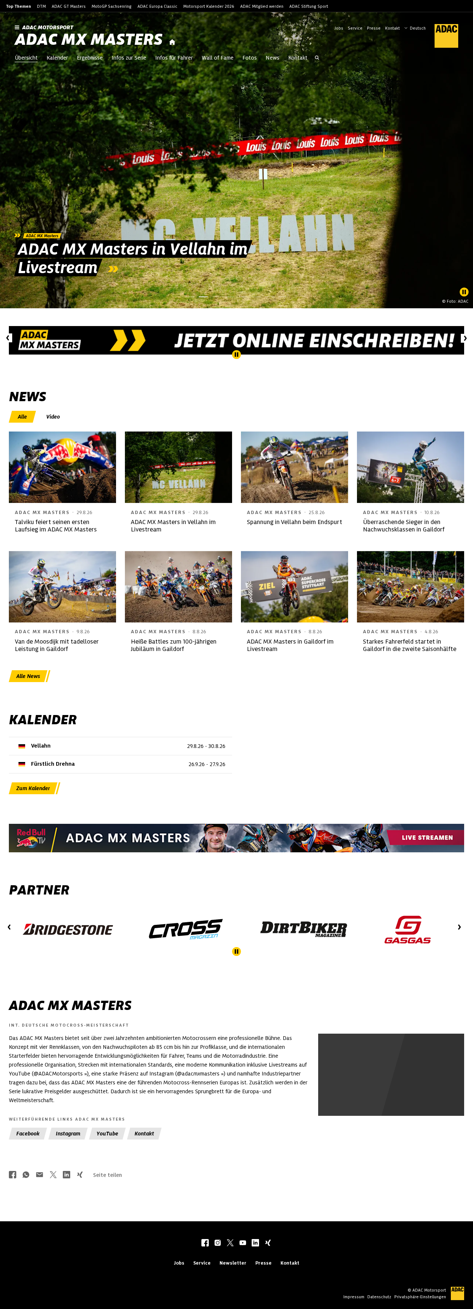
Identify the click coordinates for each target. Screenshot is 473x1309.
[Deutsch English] (415, 27)
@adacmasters (198, 1073)
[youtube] (242, 1243)
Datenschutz (379, 1296)
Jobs (338, 28)
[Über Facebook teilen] (12, 1175)
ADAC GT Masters (69, 6)
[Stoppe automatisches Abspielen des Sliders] (464, 292)
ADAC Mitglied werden (261, 6)
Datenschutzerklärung (406, 1095)
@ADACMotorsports (58, 1073)
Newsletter (233, 1263)
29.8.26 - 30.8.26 (206, 746)
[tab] (23, 417)
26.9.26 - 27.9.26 (206, 764)
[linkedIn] (255, 1243)
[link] (236, 160)
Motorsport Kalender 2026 (208, 6)
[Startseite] (172, 42)
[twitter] (230, 1243)
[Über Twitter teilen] (53, 1175)
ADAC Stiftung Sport (308, 6)
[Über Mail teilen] (39, 1175)
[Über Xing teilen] (80, 1175)
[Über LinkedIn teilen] (66, 1175)
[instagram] (217, 1243)
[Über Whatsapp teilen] (26, 1175)
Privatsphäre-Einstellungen (420, 1296)
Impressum (353, 1296)
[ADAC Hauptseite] (442, 36)
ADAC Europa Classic (157, 6)
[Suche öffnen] (317, 58)
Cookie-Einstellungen (401, 1091)
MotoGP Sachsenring (112, 6)
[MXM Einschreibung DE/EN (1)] (236, 340)
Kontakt (392, 28)
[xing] (268, 1243)
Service (355, 28)
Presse (374, 28)
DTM (41, 6)
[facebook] (205, 1243)
